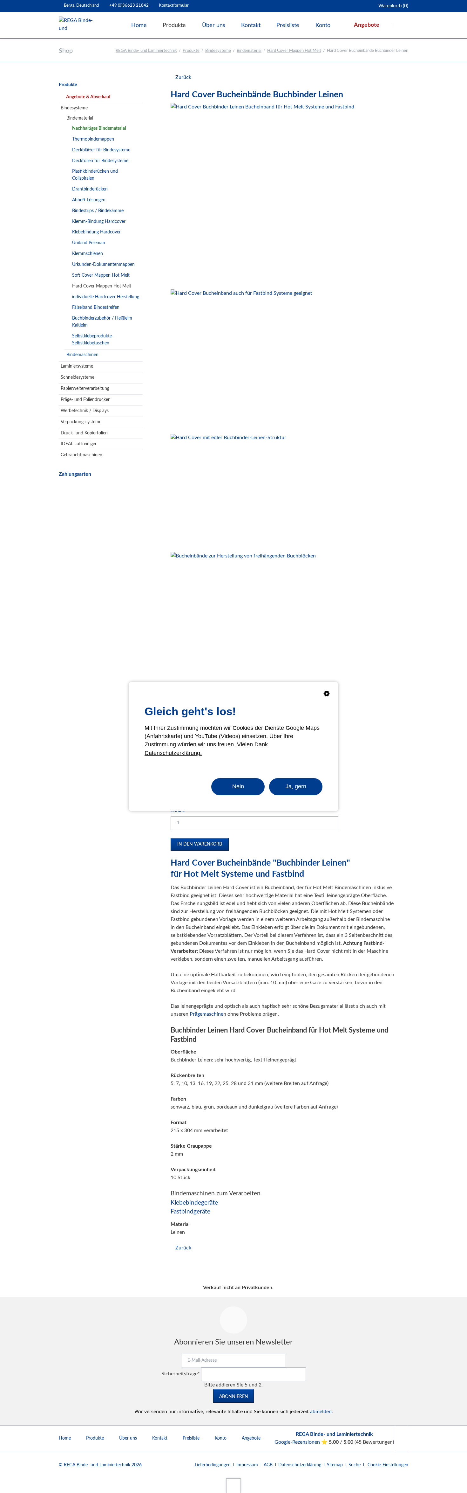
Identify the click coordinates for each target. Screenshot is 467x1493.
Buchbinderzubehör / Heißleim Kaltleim (102, 322)
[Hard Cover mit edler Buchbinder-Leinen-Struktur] (228, 492)
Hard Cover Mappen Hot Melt (294, 51)
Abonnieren (233, 1396)
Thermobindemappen (93, 139)
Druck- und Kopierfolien (84, 433)
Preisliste (191, 1438)
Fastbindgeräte (190, 1212)
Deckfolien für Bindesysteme (100, 161)
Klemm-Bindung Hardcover (98, 221)
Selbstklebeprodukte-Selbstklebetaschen (92, 339)
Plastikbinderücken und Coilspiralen (95, 175)
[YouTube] (401, 1438)
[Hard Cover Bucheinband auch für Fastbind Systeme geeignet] (241, 360)
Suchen (401, 25)
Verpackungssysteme (81, 422)
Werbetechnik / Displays (85, 411)
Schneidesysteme (77, 377)
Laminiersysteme (77, 366)
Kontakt (159, 1438)
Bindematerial (249, 51)
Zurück (183, 77)
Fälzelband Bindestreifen (95, 307)
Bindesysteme (218, 51)
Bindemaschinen (82, 355)
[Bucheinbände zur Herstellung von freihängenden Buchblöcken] (243, 624)
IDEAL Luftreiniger (79, 444)
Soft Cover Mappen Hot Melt (101, 275)
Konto (221, 1438)
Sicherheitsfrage (180, 1373)
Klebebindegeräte (194, 1203)
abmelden (321, 1411)
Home (65, 1438)
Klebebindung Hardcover (96, 232)
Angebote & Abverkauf (88, 97)
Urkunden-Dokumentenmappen (103, 264)
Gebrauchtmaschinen (81, 455)
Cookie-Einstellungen (388, 1465)
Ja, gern (296, 786)
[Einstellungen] (326, 694)
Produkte (191, 51)
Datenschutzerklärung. (173, 753)
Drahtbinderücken (90, 189)
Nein (238, 786)
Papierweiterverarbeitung (85, 388)
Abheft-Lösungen (88, 200)
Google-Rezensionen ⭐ (301, 1442)
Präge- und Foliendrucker (85, 399)
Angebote (251, 1438)
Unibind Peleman (88, 243)
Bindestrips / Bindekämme (98, 211)
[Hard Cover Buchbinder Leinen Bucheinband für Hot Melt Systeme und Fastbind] (262, 195)
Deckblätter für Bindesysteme (101, 150)
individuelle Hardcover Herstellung (105, 297)
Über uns (128, 1438)
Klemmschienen (87, 254)
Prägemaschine (206, 1014)
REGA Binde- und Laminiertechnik (146, 51)
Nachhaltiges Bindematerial (99, 128)
